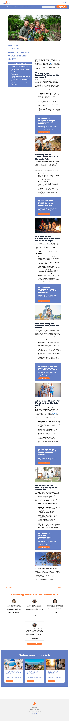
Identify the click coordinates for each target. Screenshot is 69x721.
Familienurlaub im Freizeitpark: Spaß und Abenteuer (20, 83)
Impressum (34, 707)
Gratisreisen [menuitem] (29, 6)
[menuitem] (5, 7)
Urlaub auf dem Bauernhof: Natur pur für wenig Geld (21, 67)
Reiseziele (50, 63)
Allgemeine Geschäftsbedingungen (34, 711)
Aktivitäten (47, 246)
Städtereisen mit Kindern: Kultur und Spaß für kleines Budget (21, 73)
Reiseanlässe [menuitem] (18, 6)
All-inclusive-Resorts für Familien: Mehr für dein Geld (20, 80)
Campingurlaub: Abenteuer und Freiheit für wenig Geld (20, 70)
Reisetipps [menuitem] (11, 6)
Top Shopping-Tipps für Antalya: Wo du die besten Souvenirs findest (33, 672)
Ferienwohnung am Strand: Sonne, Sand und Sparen (21, 77)
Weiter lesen (10, 681)
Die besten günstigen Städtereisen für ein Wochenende (53, 672)
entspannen (55, 413)
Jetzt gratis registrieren (44, 132)
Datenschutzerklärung (34, 709)
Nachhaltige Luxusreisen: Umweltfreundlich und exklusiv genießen (13, 672)
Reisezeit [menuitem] (24, 6)
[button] (9, 48)
